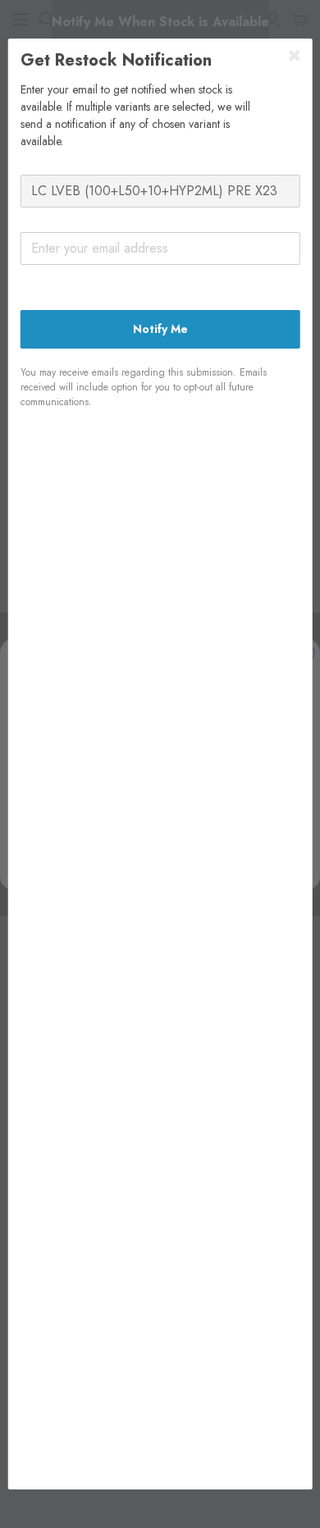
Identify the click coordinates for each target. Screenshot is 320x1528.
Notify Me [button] (160, 329)
